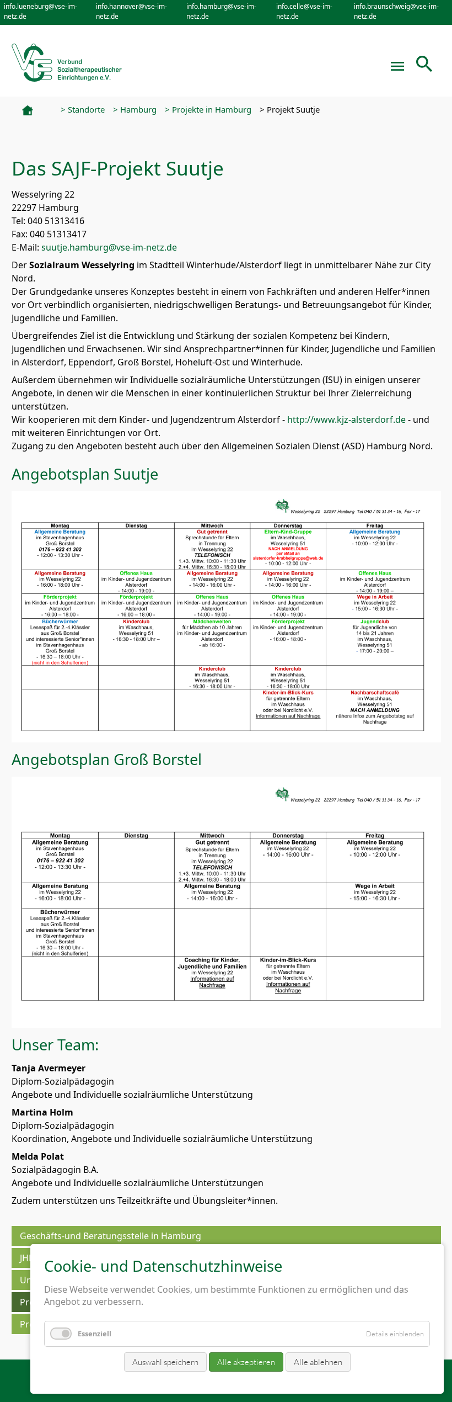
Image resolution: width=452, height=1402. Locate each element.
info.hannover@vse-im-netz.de (131, 11)
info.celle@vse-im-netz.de (304, 11)
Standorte (86, 109)
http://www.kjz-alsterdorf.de (346, 419)
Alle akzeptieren (246, 1362)
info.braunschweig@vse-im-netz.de (396, 11)
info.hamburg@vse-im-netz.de (221, 11)
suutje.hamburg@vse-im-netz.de (109, 247)
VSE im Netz (37, 110)
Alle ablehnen (318, 1362)
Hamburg (138, 109)
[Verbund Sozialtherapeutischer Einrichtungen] (67, 60)
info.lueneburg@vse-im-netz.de (40, 11)
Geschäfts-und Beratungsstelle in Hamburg (110, 1236)
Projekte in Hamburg (211, 109)
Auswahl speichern (165, 1362)
